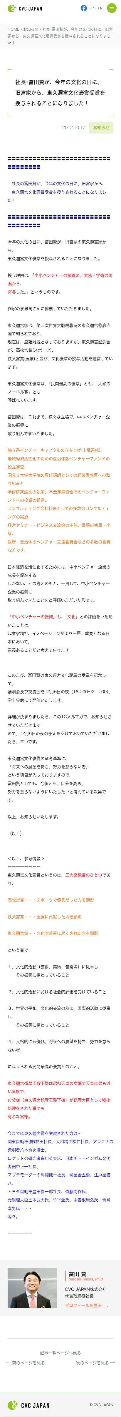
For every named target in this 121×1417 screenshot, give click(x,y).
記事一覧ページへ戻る (60, 1352)
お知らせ (101, 127)
